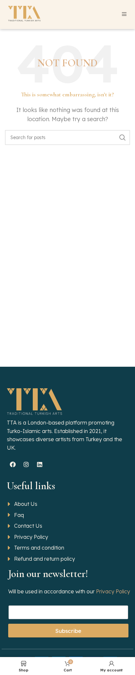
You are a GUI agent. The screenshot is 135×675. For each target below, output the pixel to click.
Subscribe (68, 630)
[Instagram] (26, 464)
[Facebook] (13, 464)
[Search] (122, 137)
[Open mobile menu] (124, 14)
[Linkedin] (40, 464)
